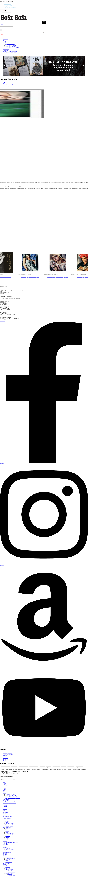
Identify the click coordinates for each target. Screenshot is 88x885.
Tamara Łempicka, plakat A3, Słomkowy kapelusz (57, 277)
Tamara (38, 769)
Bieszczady (48, 766)
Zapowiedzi (83, 769)
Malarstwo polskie (9, 833)
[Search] (1, 30)
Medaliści (8, 836)
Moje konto (7, 4)
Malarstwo (8, 821)
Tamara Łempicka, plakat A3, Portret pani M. (30, 277)
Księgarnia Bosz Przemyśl (11, 46)
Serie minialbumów (7, 827)
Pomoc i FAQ (6, 760)
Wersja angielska (6, 863)
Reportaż (7, 850)
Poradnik (5, 853)
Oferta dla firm (6, 49)
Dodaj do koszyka (31, 271)
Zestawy (4, 864)
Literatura (5, 847)
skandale (2, 769)
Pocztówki (8, 868)
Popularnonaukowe (10, 849)
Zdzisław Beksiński (4, 771)
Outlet (4, 810)
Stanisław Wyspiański (31, 769)
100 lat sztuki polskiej (5, 766)
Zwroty (4, 756)
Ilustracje (7, 832)
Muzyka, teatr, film (7, 852)
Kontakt (4, 42)
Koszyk (6, 6)
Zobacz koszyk (4, 776)
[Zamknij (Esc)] (86, 1)
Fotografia (8, 829)
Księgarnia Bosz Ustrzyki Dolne (13, 47)
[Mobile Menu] (0, 14)
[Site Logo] (14, 20)
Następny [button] (83, 66)
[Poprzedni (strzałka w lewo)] (2, 442)
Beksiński (8, 828)
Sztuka (4, 819)
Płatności (5, 755)
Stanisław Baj (9, 769)
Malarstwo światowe (10, 834)
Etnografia (5, 846)
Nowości (5, 805)
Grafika (7, 831)
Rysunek (7, 838)
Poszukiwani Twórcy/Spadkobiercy (10, 51)
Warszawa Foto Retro (61, 769)
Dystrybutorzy (6, 50)
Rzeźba (7, 839)
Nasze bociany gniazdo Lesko (9, 52)
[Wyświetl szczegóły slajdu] (44, 66)
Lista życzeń (8, 5)
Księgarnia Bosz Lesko (11, 45)
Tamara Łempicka (28, 274)
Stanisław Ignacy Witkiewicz (19, 769)
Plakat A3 (23, 274)
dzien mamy (63, 766)
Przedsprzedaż (6, 759)
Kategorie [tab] (5, 783)
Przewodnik (5, 844)
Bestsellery (42, 766)
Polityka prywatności (7, 753)
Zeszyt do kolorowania (15, 771)
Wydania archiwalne (7, 876)
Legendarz (8, 859)
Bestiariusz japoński (33, 766)
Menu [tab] (4, 782)
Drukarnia (19, 274)
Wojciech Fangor (76, 769)
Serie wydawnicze (7, 857)
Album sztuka (14, 766)
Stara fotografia (9, 862)
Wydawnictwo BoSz (10, 44)
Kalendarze (8, 867)
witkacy (69, 769)
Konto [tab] (4, 784)
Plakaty (7, 837)
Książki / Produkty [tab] (7, 785)
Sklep (4, 40)
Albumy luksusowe (7, 818)
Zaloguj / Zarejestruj (10, 7)
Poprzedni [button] (4, 66)
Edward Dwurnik (71, 766)
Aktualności (5, 39)
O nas (4, 37)
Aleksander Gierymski (23, 766)
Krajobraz (5, 843)
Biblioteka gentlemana (10, 858)
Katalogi (4, 41)
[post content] (30, 262)
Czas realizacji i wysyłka (8, 754)
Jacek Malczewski (79, 766)
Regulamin (5, 751)
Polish (3, 12)
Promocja (5, 809)
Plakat (7, 822)
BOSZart (7, 860)
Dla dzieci (5, 854)
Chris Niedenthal (56, 766)
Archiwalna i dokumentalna (12, 842)
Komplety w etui (6, 855)
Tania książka (53, 769)
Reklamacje (5, 758)
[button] (2, 24)
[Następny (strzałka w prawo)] (85, 442)
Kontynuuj (10, 776)
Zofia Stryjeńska (24, 771)
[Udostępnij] (83, 1)
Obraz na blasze (11, 872)
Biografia (8, 848)
